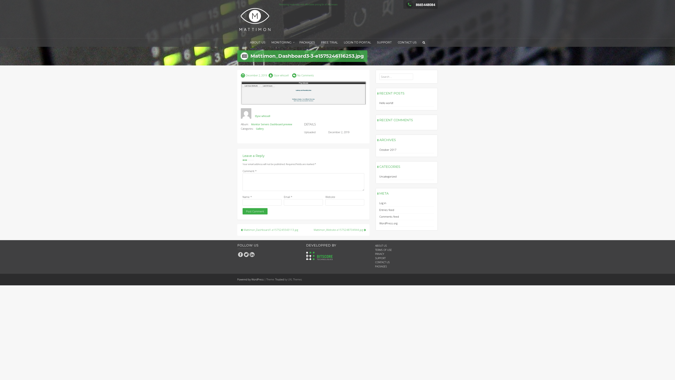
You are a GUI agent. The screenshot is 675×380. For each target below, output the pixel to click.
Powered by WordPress (250, 279)
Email (288, 197)
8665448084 (425, 4)
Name (247, 197)
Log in (382, 203)
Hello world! (386, 103)
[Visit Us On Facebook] (240, 254)
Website (330, 197)
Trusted (279, 279)
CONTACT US (407, 42)
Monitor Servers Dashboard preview (271, 124)
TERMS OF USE (383, 249)
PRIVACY (379, 254)
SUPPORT (384, 42)
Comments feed (389, 216)
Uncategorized (388, 176)
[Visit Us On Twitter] (246, 254)
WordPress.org (388, 223)
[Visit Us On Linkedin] (252, 254)
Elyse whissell (281, 75)
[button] (424, 43)
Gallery (260, 128)
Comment (250, 171)
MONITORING (281, 42)
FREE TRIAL (329, 42)
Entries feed (386, 210)
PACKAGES (307, 42)
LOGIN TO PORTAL (357, 42)
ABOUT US (257, 42)
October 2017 (387, 149)
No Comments (305, 75)
